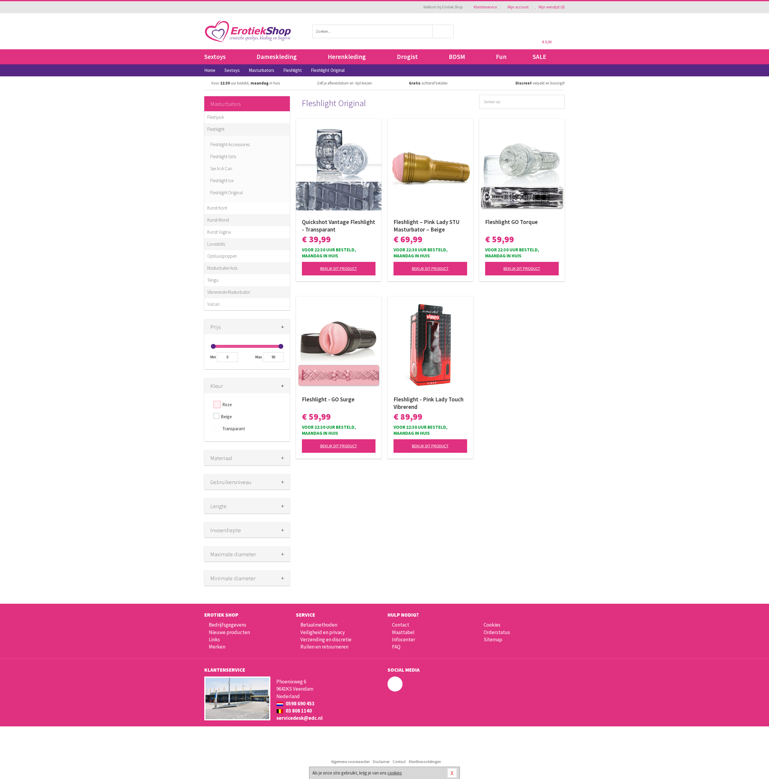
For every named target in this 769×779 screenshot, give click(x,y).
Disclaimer (381, 761)
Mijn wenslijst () (551, 7)
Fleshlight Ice (221, 180)
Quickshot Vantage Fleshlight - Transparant (338, 225)
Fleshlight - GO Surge (328, 399)
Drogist (407, 57)
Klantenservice (485, 7)
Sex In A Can (221, 168)
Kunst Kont (217, 208)
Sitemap (493, 639)
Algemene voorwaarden (350, 761)
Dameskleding (277, 57)
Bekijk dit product (338, 268)
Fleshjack (215, 117)
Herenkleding (347, 57)
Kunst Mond (218, 220)
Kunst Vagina (219, 232)
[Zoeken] (443, 31)
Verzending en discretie (325, 639)
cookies (395, 773)
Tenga (212, 280)
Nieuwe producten (229, 632)
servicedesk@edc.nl (299, 718)
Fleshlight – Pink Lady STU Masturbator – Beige (427, 225)
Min (213, 357)
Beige (226, 416)
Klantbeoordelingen (425, 761)
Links (214, 639)
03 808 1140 (298, 710)
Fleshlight (215, 129)
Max (258, 357)
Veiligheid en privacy (322, 632)
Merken (217, 646)
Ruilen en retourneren (324, 646)
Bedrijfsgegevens (227, 624)
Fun (501, 57)
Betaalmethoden (318, 624)
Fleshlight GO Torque (511, 221)
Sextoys (215, 57)
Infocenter (403, 639)
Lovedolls (216, 244)
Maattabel (403, 632)
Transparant (233, 428)
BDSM (457, 57)
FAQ (396, 646)
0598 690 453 (300, 703)
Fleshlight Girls (223, 156)
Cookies (492, 624)
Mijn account (518, 7)
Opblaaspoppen (222, 256)
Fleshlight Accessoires (230, 144)
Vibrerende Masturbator (228, 292)
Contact (400, 624)
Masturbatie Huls (222, 268)
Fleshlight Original (226, 192)
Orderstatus (497, 632)
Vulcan (213, 304)
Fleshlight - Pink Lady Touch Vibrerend (429, 403)
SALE (539, 57)
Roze (227, 404)
